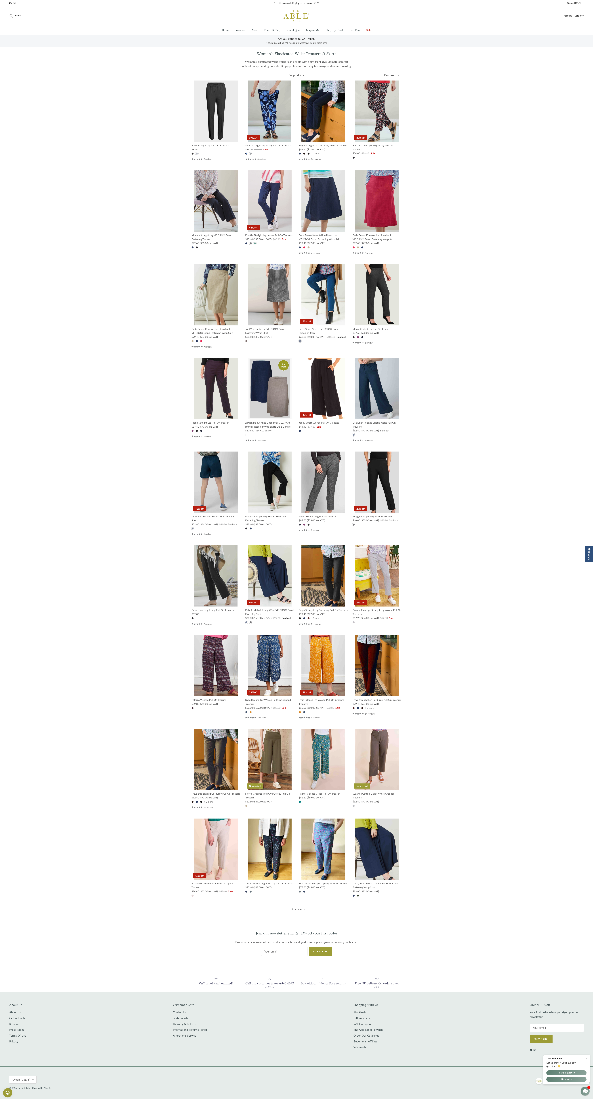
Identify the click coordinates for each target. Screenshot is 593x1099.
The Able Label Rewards (368, 1029)
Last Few (354, 30)
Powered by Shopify (41, 1088)
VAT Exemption (362, 1024)
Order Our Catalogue (366, 1035)
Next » (301, 909)
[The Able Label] (296, 16)
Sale (368, 30)
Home (225, 30)
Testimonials (180, 1018)
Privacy (13, 1041)
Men (255, 30)
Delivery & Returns (184, 1024)
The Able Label (24, 1088)
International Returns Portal (190, 1029)
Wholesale (359, 1047)
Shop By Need (334, 30)
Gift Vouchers (361, 1018)
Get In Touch (17, 1018)
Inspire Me (313, 30)
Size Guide (359, 1012)
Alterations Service (184, 1035)
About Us (15, 1012)
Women (241, 30)
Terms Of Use (17, 1035)
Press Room (16, 1029)
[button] (585, 1091)
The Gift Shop (272, 30)
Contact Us (180, 1012)
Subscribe (320, 951)
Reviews (14, 1024)
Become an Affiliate (365, 1041)
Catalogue (293, 30)
